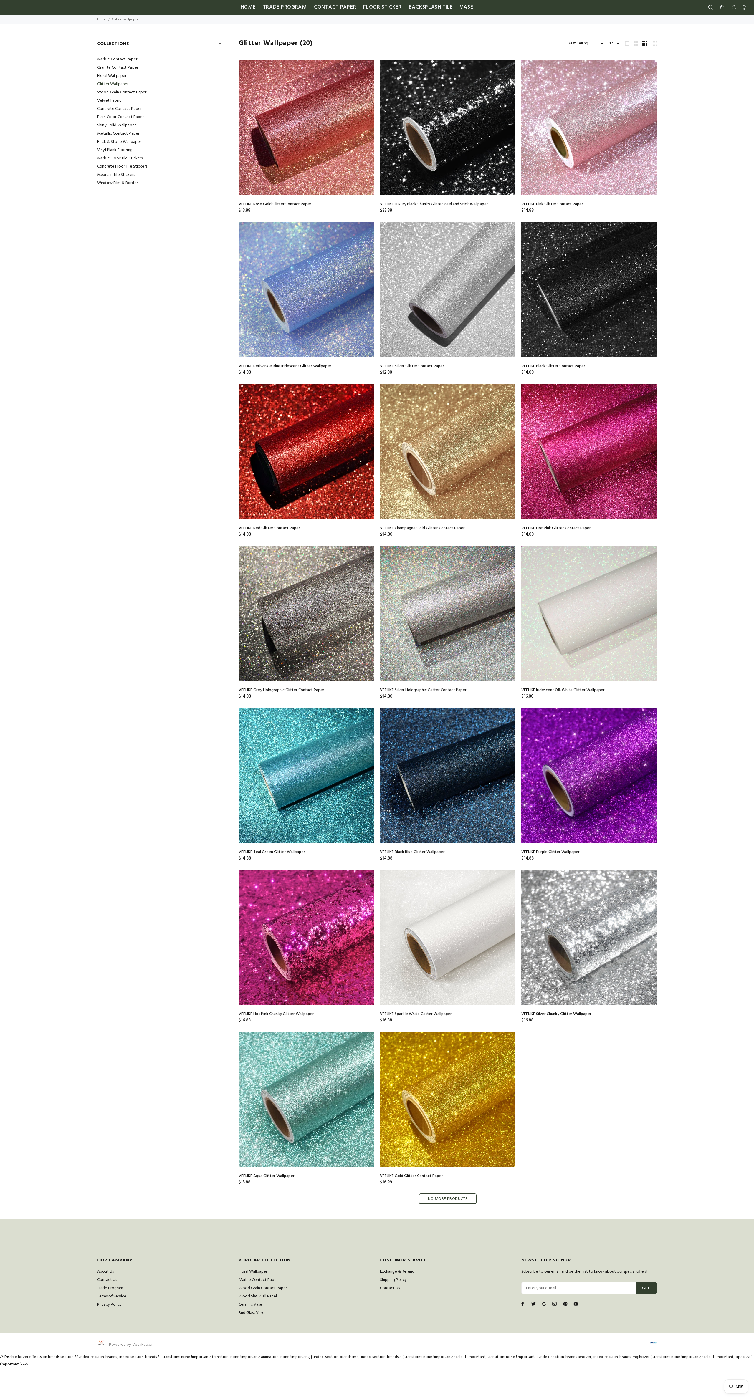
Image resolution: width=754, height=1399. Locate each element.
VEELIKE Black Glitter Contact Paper (553, 366)
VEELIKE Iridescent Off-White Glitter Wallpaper (563, 690)
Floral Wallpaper (111, 75)
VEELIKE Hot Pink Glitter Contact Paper (556, 528)
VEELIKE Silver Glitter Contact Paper (412, 366)
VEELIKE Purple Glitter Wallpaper (550, 852)
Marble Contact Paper (117, 59)
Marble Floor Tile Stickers (120, 158)
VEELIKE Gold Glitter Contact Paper (411, 1176)
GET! (646, 1288)
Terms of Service (111, 1296)
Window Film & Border (117, 183)
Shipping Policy (393, 1280)
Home (102, 19)
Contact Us (107, 1280)
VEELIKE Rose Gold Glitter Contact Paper (275, 204)
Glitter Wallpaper (112, 84)
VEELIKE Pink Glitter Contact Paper (552, 204)
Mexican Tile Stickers (116, 174)
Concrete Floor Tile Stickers (122, 166)
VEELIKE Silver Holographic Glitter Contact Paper (423, 690)
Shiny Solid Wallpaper (116, 125)
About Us (105, 1271)
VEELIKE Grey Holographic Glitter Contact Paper (281, 690)
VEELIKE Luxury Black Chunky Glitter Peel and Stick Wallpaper (434, 204)
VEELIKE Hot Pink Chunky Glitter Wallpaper (276, 1014)
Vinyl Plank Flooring (115, 150)
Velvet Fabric (109, 100)
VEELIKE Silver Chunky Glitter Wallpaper (556, 1014)
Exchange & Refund (397, 1271)
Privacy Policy (109, 1304)
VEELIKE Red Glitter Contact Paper (269, 528)
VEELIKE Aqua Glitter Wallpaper (267, 1176)
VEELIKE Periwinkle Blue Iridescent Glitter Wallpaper (285, 366)
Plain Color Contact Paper (120, 117)
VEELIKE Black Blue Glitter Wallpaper (412, 852)
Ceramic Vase (250, 1304)
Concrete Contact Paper (119, 108)
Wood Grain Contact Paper (121, 92)
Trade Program (110, 1288)
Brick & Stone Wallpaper (119, 141)
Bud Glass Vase (251, 1312)
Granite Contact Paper (117, 67)
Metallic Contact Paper (118, 133)
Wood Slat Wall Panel (258, 1296)
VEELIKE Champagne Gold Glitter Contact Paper (422, 528)
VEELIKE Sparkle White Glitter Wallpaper (416, 1014)
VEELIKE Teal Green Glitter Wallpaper (272, 852)
